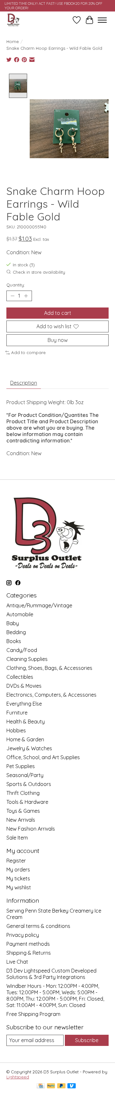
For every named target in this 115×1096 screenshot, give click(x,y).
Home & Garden (25, 739)
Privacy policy (22, 935)
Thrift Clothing (23, 793)
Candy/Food (21, 650)
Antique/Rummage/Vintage (39, 605)
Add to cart (57, 313)
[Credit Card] (41, 1086)
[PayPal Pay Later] (61, 1086)
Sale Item (17, 837)
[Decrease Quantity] (12, 296)
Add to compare (28, 352)
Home (12, 41)
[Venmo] (71, 1086)
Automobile (19, 614)
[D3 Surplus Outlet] (13, 19)
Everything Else (24, 703)
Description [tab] (23, 383)
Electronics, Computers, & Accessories (51, 695)
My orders (18, 869)
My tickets (18, 878)
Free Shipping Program (33, 1014)
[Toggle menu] (102, 20)
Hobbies (16, 730)
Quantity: (15, 284)
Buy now (58, 340)
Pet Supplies (20, 766)
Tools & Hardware (27, 802)
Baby (12, 623)
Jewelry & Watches (29, 748)
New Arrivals (20, 820)
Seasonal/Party (24, 775)
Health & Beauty (25, 721)
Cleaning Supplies (27, 659)
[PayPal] (51, 1086)
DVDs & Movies (24, 686)
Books (13, 641)
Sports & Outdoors (28, 784)
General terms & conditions (38, 926)
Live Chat (17, 962)
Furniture (16, 712)
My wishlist (18, 887)
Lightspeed (17, 1076)
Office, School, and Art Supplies (43, 757)
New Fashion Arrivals (30, 829)
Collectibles (19, 677)
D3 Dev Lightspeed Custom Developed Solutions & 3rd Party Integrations (51, 973)
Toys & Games (23, 811)
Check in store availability (39, 272)
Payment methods (28, 944)
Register (16, 860)
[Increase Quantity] (26, 296)
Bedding (16, 632)
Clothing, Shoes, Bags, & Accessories (49, 668)
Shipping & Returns (28, 953)
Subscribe (86, 1040)
